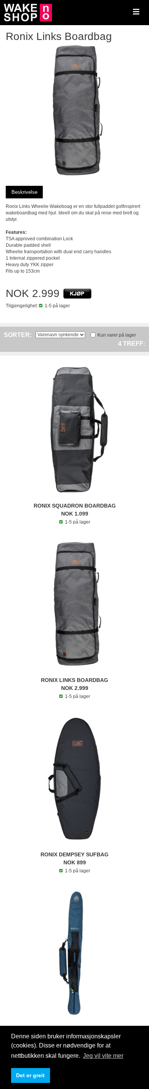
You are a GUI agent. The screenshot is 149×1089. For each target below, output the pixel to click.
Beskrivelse (24, 192)
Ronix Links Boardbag (74, 680)
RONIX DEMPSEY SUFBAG (74, 854)
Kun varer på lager (116, 335)
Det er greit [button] (30, 1075)
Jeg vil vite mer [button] (103, 1055)
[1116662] (77, 294)
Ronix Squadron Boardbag (75, 506)
